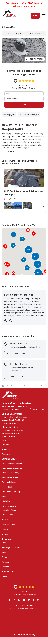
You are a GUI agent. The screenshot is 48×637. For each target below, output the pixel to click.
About (4, 543)
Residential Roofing (10, 473)
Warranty (6, 449)
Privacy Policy (20, 605)
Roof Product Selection (12, 464)
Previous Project (14, 33)
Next (24, 105)
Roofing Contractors (11, 548)
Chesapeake (7, 515)
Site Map (30, 605)
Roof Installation (9, 482)
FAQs (4, 576)
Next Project (34, 33)
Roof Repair (7, 487)
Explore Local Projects (16, 353)
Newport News (8, 524)
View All (5, 534)
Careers (5, 567)
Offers (4, 557)
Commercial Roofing (11, 492)
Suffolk (5, 529)
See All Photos (36, 59)
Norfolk (5, 520)
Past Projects (8, 571)
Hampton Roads (9, 510)
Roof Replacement (10, 477)
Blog (4, 552)
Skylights (6, 501)
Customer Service (9, 459)
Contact (5, 445)
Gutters (5, 496)
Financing (6, 454)
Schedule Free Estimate (16, 377)
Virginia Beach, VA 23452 (15, 418)
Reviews (5, 562)
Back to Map (9, 27)
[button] (5, 246)
